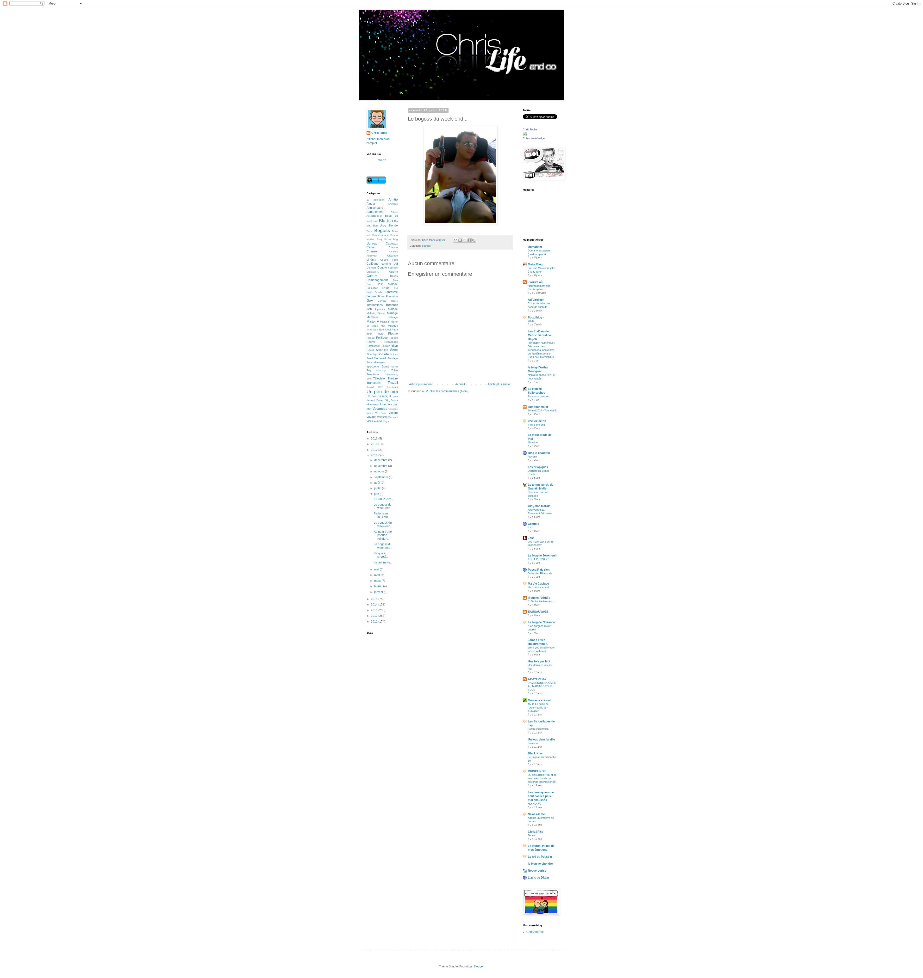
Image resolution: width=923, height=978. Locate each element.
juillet (378, 488)
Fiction (381, 296)
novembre (381, 466)
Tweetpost (392, 387)
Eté (396, 288)
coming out (389, 263)
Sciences (382, 350)
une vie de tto (537, 421)
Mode (375, 325)
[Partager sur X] (464, 240)
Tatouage (381, 370)
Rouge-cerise (537, 870)
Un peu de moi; (377, 396)
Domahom (535, 247)
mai (377, 569)
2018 (374, 444)
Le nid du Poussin (540, 856)
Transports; (374, 383)
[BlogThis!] (460, 240)
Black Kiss (535, 753)
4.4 (529, 527)
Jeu (369, 309)
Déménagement (377, 280)
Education (372, 288)
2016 (374, 455)
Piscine (393, 333)
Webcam (393, 417)
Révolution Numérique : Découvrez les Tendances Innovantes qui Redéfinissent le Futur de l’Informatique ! (541, 349)
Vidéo (370, 413)
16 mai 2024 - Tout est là (542, 410)
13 (368, 199)
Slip (375, 354)
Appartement (375, 212)
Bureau (372, 243)
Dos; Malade (387, 284)
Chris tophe (379, 132)
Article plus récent (420, 384)
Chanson (373, 251)
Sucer (394, 366)
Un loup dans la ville (541, 739)
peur (369, 333)
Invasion (533, 743)
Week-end (374, 421)
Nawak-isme (536, 814)
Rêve (394, 346)
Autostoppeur (374, 215)
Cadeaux (392, 243)
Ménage (393, 317)
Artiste (394, 212)
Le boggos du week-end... (383, 524)
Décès (394, 276)
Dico (395, 280)
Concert (371, 267)
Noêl (375, 329)
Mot (383, 325)
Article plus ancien (499, 384)
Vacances (380, 408)
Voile (384, 413)
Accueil (460, 384)
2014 (374, 604)
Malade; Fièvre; (376, 313)
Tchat (394, 370)
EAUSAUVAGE (538, 611)
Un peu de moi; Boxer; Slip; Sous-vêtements (382, 400)
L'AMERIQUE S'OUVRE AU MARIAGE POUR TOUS (542, 686)
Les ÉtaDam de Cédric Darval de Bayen (539, 335)
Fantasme (391, 292)
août (377, 482)
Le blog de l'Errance (541, 622)
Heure (394, 301)
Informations (375, 305)
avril (377, 575)
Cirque (384, 259)
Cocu (395, 259)
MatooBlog (535, 264)
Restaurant (373, 345)
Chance (393, 247)
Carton (371, 247)
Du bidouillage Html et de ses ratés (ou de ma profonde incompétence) (542, 778)
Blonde (393, 225)
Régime (371, 341)
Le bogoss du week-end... (383, 506)
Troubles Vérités (539, 597)
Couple (382, 267)
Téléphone (373, 374)
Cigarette (392, 255)
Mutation (533, 442)
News (370, 329)
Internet (392, 305)
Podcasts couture (538, 396)
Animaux (393, 203)
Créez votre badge (534, 138)
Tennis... (533, 835)
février (378, 586)
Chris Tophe (530, 129)
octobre (379, 471)
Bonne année (380, 235)
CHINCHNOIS (537, 771)
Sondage (392, 358)
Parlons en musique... (382, 515)
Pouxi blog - (536, 317)
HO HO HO (535, 803)
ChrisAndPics (535, 932)
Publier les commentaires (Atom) (447, 391)
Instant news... (383, 562)
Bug (395, 239)
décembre (381, 460)
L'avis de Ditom (538, 877)
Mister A (373, 321)
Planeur (371, 337)
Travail (393, 383)
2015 (374, 599)
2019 (374, 438)
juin (377, 494)
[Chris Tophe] (525, 134)
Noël (381, 329)
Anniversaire (375, 207)
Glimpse (533, 524)
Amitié (393, 199)
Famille (378, 292)
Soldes (394, 354)
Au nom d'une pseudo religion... (383, 535)
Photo (380, 333)
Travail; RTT (375, 387)
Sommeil (380, 358)
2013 (374, 610)
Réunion (385, 345)
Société (383, 354)
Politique (382, 337)
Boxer (387, 239)
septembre (381, 477)
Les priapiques (538, 467)
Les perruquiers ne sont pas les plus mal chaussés (541, 796)
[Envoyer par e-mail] (455, 240)
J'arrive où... (536, 282)
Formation (392, 296)
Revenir (532, 456)
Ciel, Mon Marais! (539, 506)
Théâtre (393, 378)
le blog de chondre (540, 863)
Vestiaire (393, 409)
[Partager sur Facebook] (469, 240)
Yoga (386, 421)
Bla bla (386, 220)
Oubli (388, 329)
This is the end (536, 424)
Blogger (479, 966)
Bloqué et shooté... (381, 555)
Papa (395, 329)
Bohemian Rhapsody (540, 573)
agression (379, 199)
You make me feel (538, 587)
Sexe (394, 350)
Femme (371, 296)
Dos (369, 284)
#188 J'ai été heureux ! (541, 601)
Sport (385, 366)
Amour (371, 203)
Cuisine (393, 271)
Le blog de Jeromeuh (542, 555)
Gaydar (382, 300)
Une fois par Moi (539, 661)
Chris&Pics (535, 831)
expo (369, 292)
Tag (369, 370)
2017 (374, 450)
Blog (383, 225)
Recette (393, 337)
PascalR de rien (538, 569)
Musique (393, 325)
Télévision (380, 378)
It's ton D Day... (383, 499)
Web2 (382, 160)
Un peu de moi (382, 391)
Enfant (386, 288)
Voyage (371, 417)
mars (377, 580)
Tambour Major (538, 407)
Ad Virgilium (536, 299)
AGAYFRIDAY (537, 679)
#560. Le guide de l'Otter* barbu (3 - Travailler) (538, 708)
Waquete (382, 417)
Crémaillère (373, 271)
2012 (374, 615)
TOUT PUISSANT (538, 559)
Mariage (392, 313)
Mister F (385, 321)
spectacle (373, 366)
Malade (393, 309)
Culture (372, 276)
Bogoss (426, 245)
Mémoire (372, 317)
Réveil (370, 349)
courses (393, 267)
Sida (369, 354)
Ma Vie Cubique (538, 583)
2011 (374, 621)
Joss (531, 538)
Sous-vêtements (376, 362)
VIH (377, 412)
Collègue (373, 263)
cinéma (371, 259)
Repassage (391, 341)
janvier (379, 592)
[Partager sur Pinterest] (473, 240)
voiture (393, 413)
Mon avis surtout (539, 700)
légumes (380, 309)
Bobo (370, 231)
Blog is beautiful (539, 453)
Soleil (370, 358)
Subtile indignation (538, 728)
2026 (531, 321)
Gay (370, 300)
